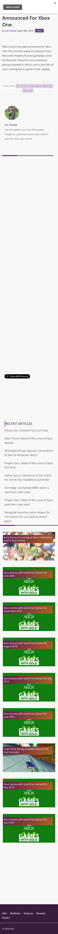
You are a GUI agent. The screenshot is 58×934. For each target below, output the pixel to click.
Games (6, 917)
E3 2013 (24, 86)
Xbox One (27, 90)
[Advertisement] (29, 345)
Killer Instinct (35, 86)
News (39, 30)
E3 (18, 86)
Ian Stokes (10, 30)
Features (28, 913)
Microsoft (47, 86)
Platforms (15, 913)
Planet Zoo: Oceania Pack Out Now (26, 430)
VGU (4, 913)
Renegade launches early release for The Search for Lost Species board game (27, 517)
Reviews (40, 913)
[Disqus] (28, 198)
